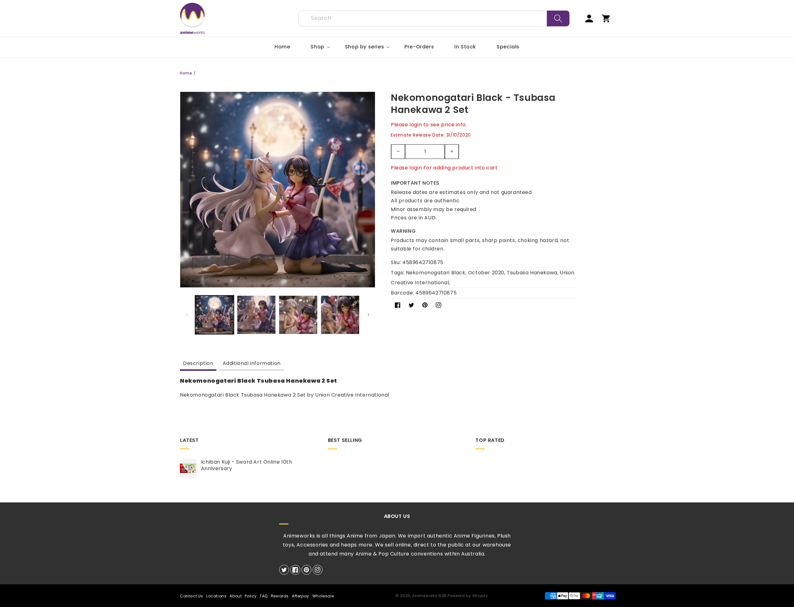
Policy (251, 596)
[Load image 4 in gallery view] (340, 314)
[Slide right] (368, 314)
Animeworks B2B (429, 595)
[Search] (558, 18)
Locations (216, 596)
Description (198, 363)
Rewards (280, 596)
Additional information (252, 363)
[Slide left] (187, 314)
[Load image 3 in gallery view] (298, 314)
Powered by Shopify (468, 595)
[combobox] (433, 18)
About (236, 596)
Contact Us (191, 596)
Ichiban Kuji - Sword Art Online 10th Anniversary (246, 465)
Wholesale (323, 596)
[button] (317, 47)
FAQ (264, 596)
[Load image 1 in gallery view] (214, 314)
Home (186, 73)
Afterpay (300, 596)
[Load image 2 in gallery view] (256, 314)
